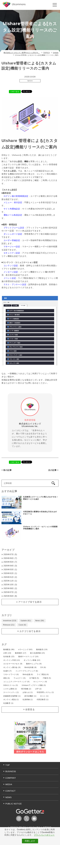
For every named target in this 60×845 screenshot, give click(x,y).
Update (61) (26, 621)
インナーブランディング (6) (26, 671)
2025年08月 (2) (10, 588)
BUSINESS (10, 771)
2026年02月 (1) (10, 573)
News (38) (39, 621)
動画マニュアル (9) (34, 664)
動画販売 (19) (41, 649)
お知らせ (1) (28, 692)
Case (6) (22, 625)
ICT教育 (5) (34, 678)
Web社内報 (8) (30, 667)
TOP (7, 765)
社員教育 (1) (8, 703)
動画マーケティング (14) (28, 657)
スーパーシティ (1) (11, 692)
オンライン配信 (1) (11, 700)
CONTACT (10, 791)
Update (30, 80)
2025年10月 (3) (10, 585)
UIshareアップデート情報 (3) (34, 685)
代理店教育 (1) (43, 700)
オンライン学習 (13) (11, 660)
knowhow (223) (9, 621)
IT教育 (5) (47, 678)
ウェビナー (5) (20, 678)
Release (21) (9, 625)
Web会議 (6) (28, 674)
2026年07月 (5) (10, 554)
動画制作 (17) (20, 653)
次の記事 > (53, 470)
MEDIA (8, 784)
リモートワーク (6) (11, 674)
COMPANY (10, 778)
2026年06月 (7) (10, 558)
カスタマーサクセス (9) (12, 664)
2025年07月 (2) (10, 592)
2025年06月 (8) (10, 596)
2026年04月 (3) (10, 566)
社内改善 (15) (9, 657)
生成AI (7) (7, 671)
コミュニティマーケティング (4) (16, 682)
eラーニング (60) (25, 649)
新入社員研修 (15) (37, 653)
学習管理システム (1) (45, 692)
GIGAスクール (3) (10, 685)
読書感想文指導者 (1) (12, 696)
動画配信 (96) (9, 649)
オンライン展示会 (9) (12, 667)
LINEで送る (14, 91)
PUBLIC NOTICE (13, 804)
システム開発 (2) (10, 689)
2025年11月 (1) (10, 581)
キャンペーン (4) (40, 682)
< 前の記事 (7, 470)
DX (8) (43, 667)
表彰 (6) (6, 678)
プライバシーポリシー (44, 835)
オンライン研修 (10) (32, 660)
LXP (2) (38, 689)
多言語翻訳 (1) (30, 696)
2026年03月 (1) (10, 569)
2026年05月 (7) (10, 562)
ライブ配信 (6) (43, 674)
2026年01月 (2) (10, 577)
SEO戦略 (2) (26, 689)
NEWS (8, 797)
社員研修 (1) (28, 700)
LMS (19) (7, 653)
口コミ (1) (44, 696)
